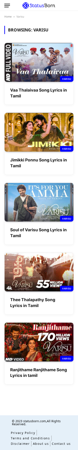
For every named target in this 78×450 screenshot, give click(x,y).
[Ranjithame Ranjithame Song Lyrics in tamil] (39, 342)
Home (8, 16)
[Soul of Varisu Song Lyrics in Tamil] (39, 202)
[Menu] (7, 5)
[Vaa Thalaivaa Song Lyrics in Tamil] (39, 62)
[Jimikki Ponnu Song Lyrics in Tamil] (39, 132)
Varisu (66, 78)
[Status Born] (39, 5)
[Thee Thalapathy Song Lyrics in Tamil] (39, 272)
